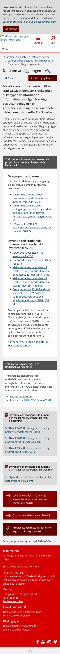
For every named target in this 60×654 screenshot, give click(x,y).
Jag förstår (11, 29)
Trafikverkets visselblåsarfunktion (22, 612)
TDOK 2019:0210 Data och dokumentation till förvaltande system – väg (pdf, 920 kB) (30, 198)
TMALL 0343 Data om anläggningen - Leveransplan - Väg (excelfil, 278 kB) (32, 227)
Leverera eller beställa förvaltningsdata (30, 60)
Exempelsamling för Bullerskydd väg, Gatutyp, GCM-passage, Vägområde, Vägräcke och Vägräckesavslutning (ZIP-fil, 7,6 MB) (31, 297)
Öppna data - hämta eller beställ (31, 515)
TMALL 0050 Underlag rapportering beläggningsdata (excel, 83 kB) (27, 430)
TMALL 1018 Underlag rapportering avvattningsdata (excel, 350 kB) (27, 439)
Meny (5, 49)
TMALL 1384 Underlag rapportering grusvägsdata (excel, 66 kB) (27, 449)
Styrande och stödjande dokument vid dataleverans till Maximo (29, 478)
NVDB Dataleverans (21, 396)
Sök (53, 42)
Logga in (38, 42)
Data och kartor (40, 57)
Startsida (9, 57)
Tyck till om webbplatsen (17, 615)
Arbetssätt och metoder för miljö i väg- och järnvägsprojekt (32, 529)
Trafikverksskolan (13, 601)
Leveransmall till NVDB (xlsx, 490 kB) (31, 400)
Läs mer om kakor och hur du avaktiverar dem (29, 21)
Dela (10, 78)
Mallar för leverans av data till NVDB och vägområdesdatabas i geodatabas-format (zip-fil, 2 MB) (31, 271)
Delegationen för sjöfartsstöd (20, 594)
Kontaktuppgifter (40, 78)
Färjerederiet (10, 597)
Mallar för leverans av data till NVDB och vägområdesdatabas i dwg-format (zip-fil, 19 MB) (31, 282)
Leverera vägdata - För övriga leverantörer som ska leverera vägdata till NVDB (30, 499)
